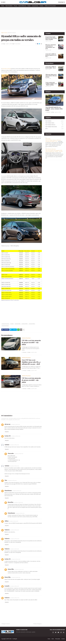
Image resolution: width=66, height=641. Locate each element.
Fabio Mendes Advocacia (50, 149)
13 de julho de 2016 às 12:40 (14, 465)
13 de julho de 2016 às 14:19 (16, 490)
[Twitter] (39, 43)
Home (2, 5)
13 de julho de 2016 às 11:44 (15, 424)
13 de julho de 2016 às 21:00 (15, 577)
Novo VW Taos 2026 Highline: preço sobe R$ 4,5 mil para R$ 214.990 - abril (31, 362)
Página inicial (4, 32)
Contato (41, 5)
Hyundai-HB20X (32, 323)
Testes (28, 5)
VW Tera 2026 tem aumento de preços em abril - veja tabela (31, 380)
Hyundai (12, 323)
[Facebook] (37, 43)
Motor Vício (47, 138)
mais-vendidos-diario (54, 123)
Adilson (6, 521)
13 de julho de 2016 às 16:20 (13, 521)
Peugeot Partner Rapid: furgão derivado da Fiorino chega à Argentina (51, 38)
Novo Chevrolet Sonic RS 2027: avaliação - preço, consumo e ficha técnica (54, 109)
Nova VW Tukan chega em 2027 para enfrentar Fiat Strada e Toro (53, 141)
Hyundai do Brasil (6, 68)
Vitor (6, 480)
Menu (4, 2)
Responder (7, 431)
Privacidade (57, 638)
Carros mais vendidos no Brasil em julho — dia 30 (50, 67)
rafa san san (7, 424)
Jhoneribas (10, 502)
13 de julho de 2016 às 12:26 (15, 436)
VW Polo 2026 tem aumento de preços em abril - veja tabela (31, 342)
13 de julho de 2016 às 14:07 (12, 480)
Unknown (7, 530)
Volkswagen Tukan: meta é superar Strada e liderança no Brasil (51, 76)
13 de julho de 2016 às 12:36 (14, 444)
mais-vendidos (54, 121)
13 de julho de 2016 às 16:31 (14, 529)
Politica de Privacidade (50, 5)
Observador (11, 453)
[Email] (41, 43)
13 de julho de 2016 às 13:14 (18, 453)
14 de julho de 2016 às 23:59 (14, 597)
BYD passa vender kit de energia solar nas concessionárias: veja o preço (50, 46)
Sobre (53, 638)
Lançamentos (35, 5)
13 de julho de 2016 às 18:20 (14, 538)
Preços (15, 5)
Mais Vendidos (8, 5)
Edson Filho (11, 569)
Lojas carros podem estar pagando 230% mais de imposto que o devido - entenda (53, 151)
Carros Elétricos (22, 5)
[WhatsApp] (18, 330)
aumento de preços (12, 32)
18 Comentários (17, 43)
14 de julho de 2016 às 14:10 (14, 586)
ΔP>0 (54, 128)
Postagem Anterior (6, 623)
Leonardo (7, 586)
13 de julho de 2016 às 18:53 (15, 559)
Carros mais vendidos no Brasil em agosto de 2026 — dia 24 (51, 55)
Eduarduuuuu (8, 490)
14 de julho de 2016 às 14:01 (20, 513)
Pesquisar (60, 2)
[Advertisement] (33, 18)
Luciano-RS (8, 436)
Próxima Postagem (37, 623)
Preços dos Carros (5, 325)
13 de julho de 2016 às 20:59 (19, 569)
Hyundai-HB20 (17, 323)
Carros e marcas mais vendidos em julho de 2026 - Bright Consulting (51, 83)
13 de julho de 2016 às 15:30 (18, 502)
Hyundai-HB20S (24, 323)
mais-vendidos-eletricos (54, 124)
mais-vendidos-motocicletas (54, 126)
